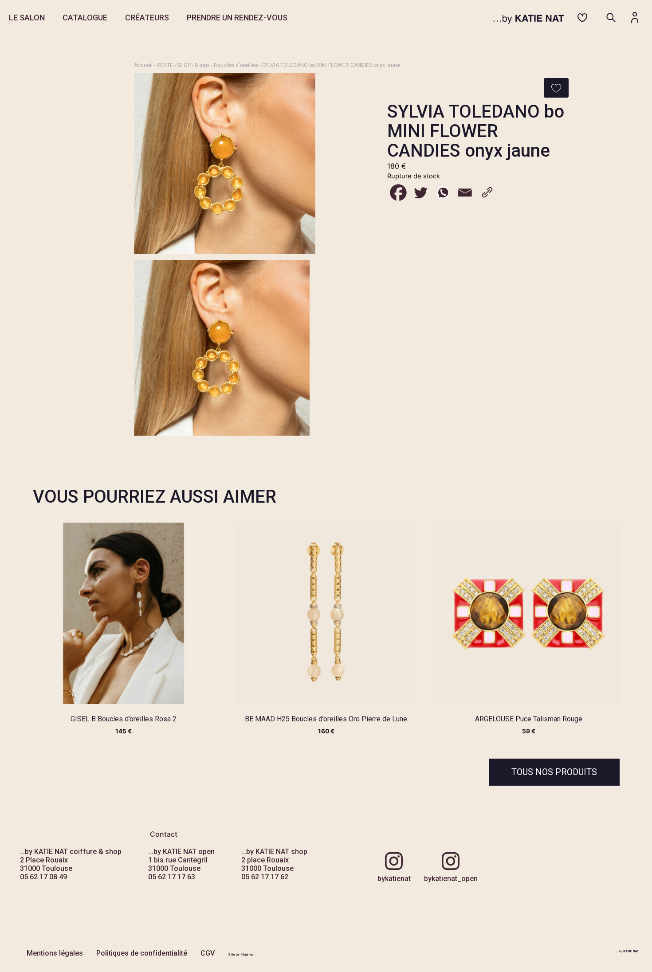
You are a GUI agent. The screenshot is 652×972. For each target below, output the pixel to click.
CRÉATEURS (147, 17)
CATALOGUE (85, 17)
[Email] (465, 192)
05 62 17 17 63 (171, 877)
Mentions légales (55, 953)
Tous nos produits (554, 772)
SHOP (184, 65)
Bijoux (202, 65)
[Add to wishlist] (556, 88)
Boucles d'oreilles (236, 65)
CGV (207, 953)
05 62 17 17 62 (264, 877)
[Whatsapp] (443, 192)
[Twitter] (420, 192)
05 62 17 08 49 (43, 877)
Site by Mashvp (240, 954)
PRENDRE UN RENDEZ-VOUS (237, 17)
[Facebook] (398, 192)
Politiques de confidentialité (141, 953)
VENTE (165, 65)
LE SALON (27, 17)
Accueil (143, 65)
